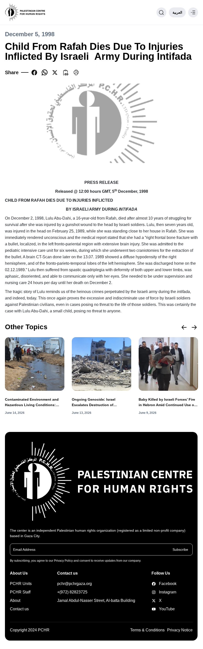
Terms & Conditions (147, 630)
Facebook (160, 584)
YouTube (160, 609)
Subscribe (180, 549)
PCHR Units (21, 584)
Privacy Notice (180, 630)
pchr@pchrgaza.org (74, 584)
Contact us (19, 609)
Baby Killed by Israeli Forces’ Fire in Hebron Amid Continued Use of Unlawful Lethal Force (167, 402)
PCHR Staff (20, 592)
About (15, 600)
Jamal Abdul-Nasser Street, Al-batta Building (96, 600)
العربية (177, 12)
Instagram (160, 592)
